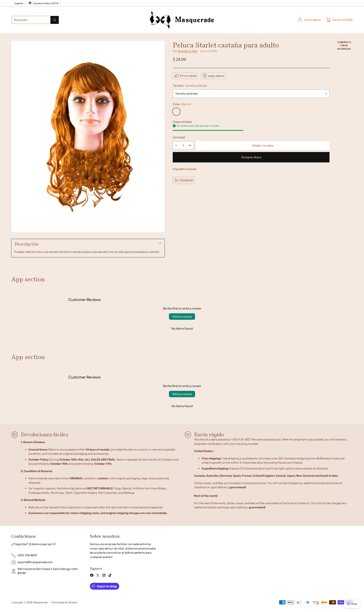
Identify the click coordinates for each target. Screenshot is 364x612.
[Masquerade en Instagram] (104, 576)
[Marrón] (176, 111)
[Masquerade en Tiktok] (110, 576)
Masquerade (40, 602)
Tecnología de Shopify (64, 602)
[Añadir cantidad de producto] (190, 145)
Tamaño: (190, 85)
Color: (182, 104)
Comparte (186, 180)
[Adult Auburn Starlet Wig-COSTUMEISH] (88, 136)
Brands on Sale (187, 51)
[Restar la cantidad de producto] (176, 145)
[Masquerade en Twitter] (98, 576)
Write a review (182, 316)
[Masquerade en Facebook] (91, 576)
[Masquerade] (182, 20)
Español (18, 3)
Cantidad (179, 137)
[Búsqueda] (54, 20)
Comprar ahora (251, 157)
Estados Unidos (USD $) (46, 3)
